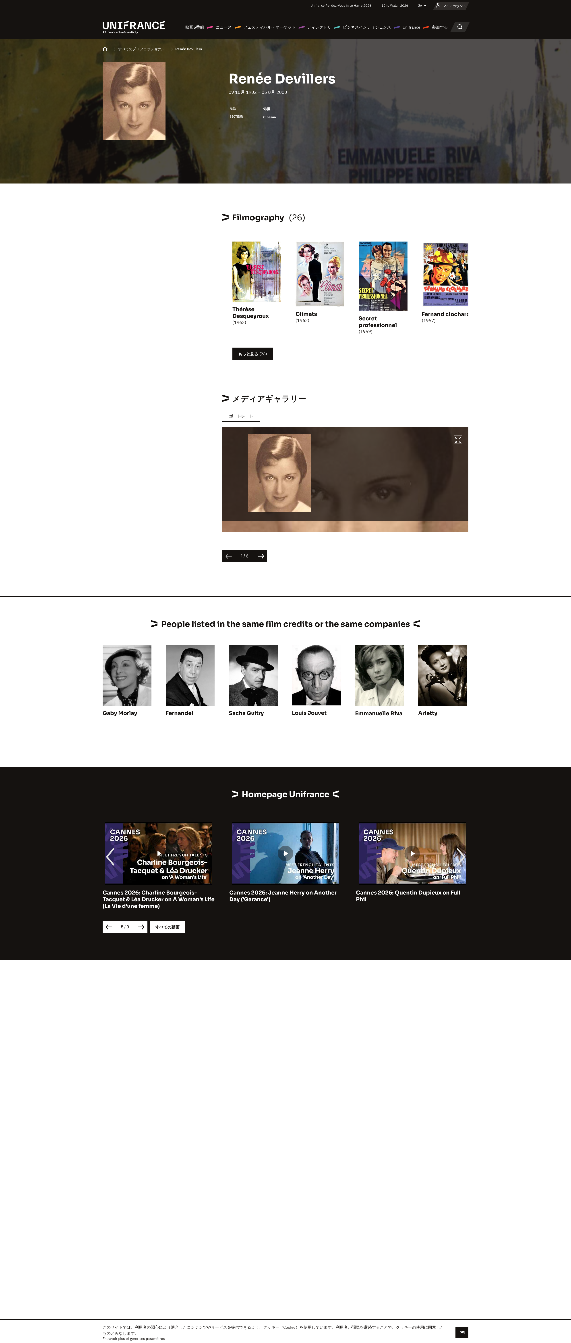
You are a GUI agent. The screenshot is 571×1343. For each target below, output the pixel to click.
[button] (458, 440)
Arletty (427, 713)
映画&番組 (194, 27)
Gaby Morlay (120, 713)
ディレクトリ (319, 27)
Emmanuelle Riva (378, 713)
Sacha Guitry (246, 713)
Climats (306, 314)
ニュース (224, 27)
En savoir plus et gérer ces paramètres (134, 1338)
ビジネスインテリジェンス (367, 27)
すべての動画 (167, 927)
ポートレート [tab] (241, 416)
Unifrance (411, 27)
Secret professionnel (378, 322)
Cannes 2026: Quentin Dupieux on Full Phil (281, 896)
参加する (440, 27)
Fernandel (179, 713)
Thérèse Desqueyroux (250, 312)
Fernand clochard (446, 314)
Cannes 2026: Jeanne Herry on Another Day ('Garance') (156, 896)
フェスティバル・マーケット (269, 27)
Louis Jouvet (309, 713)
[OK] (462, 1332)
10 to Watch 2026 (394, 5)
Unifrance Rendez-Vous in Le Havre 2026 (340, 5)
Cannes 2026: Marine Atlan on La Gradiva (412, 892)
